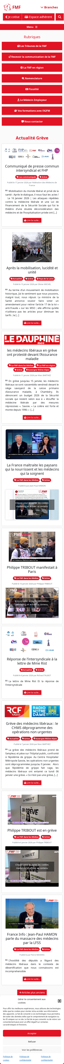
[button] (59, 1000)
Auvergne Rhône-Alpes (38, 369)
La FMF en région (47, 365)
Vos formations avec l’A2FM (33, 110)
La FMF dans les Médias (22, 365)
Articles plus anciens (33, 992)
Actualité (17, 278)
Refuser (32, 1041)
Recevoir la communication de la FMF (33, 56)
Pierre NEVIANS (38, 954)
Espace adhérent (40, 17)
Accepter (32, 1033)
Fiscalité (33, 89)
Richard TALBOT (44, 675)
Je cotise (13, 17)
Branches (50, 7)
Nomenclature (33, 78)
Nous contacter (33, 121)
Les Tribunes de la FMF (33, 46)
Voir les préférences (32, 1049)
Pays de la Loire (46, 278)
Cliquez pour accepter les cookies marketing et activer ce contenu (32, 504)
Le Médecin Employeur (33, 100)
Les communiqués (27, 177)
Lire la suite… (33, 220)
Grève (44, 177)
